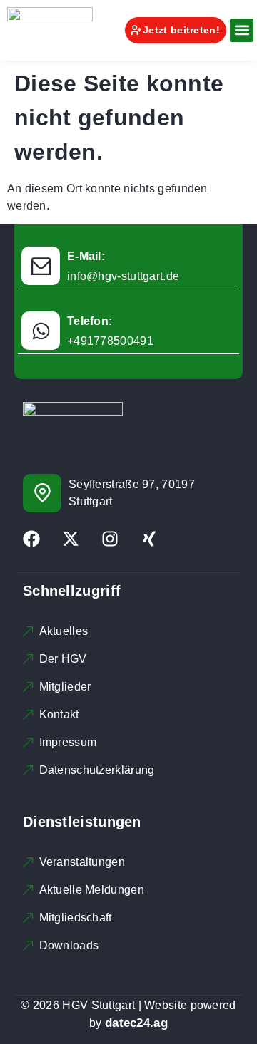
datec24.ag (136, 1023)
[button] (241, 30)
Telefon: (89, 321)
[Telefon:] (40, 330)
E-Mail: (86, 256)
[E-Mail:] (40, 266)
